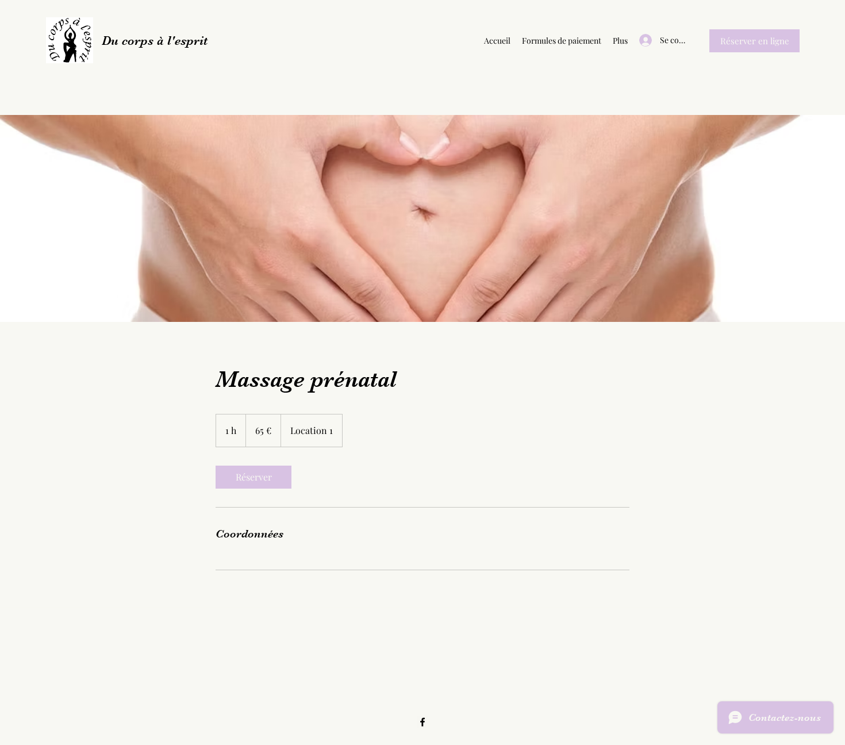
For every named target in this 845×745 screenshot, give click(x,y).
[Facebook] (422, 722)
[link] (253, 477)
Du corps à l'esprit (155, 40)
